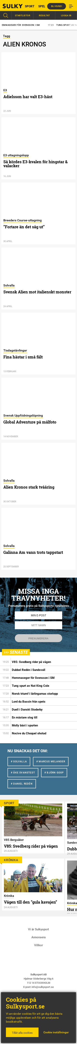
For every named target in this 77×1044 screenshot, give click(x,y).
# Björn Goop (54, 772)
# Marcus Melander (50, 761)
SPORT (29, 6)
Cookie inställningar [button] (56, 1032)
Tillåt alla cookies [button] (22, 1032)
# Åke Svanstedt (23, 772)
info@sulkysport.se (43, 986)
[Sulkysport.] (10, 6)
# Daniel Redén (22, 783)
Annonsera (38, 937)
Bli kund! (56, 6)
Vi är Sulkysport (38, 929)
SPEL (41, 6)
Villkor (38, 945)
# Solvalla (19, 761)
